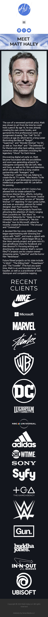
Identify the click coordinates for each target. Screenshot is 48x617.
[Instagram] (24, 30)
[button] (24, 22)
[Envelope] (29, 30)
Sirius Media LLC (28, 613)
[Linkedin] (19, 30)
